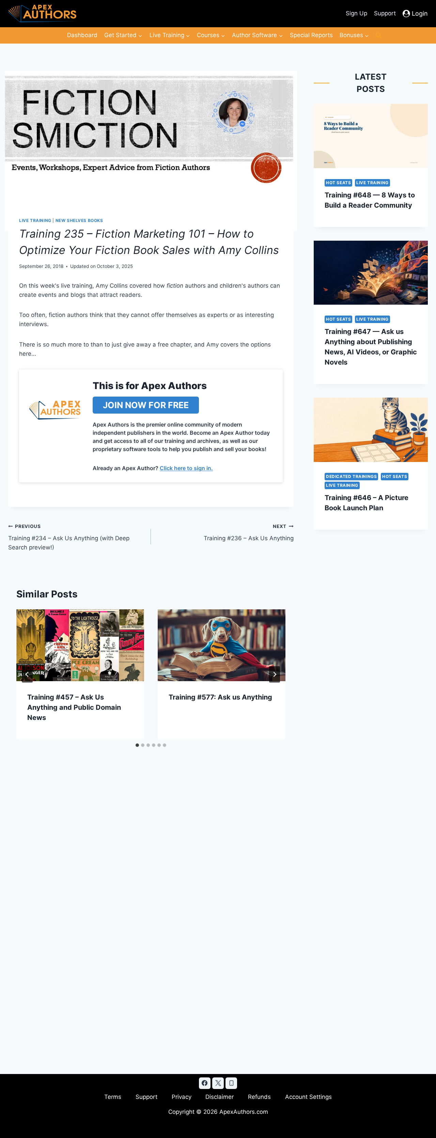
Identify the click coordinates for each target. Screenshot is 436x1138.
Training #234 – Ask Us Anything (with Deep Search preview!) (68, 537)
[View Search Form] (378, 35)
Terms (112, 1096)
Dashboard (82, 35)
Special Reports (311, 35)
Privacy (181, 1096)
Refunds (259, 1096)
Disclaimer (219, 1096)
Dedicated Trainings (351, 476)
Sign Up (356, 13)
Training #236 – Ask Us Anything (249, 533)
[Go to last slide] (27, 674)
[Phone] (231, 1083)
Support (385, 13)
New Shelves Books (79, 220)
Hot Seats (338, 182)
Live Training (35, 220)
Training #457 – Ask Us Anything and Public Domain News (74, 707)
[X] (218, 1083)
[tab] (137, 745)
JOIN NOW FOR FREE (146, 405)
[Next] (274, 674)
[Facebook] (205, 1083)
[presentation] (80, 645)
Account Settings (308, 1096)
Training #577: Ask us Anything (220, 697)
